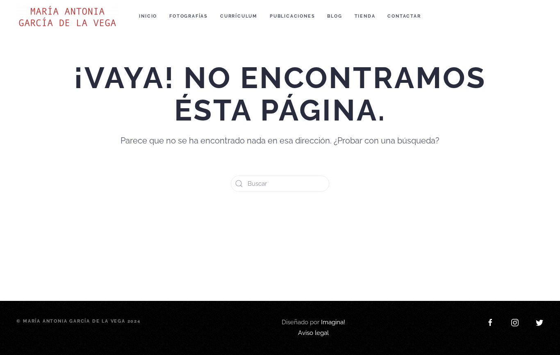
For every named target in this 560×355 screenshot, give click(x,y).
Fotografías (188, 16)
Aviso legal (313, 252)
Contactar (404, 16)
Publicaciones (292, 16)
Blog (334, 16)
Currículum (238, 16)
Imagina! (333, 242)
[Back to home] (68, 16)
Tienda (365, 16)
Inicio (148, 16)
